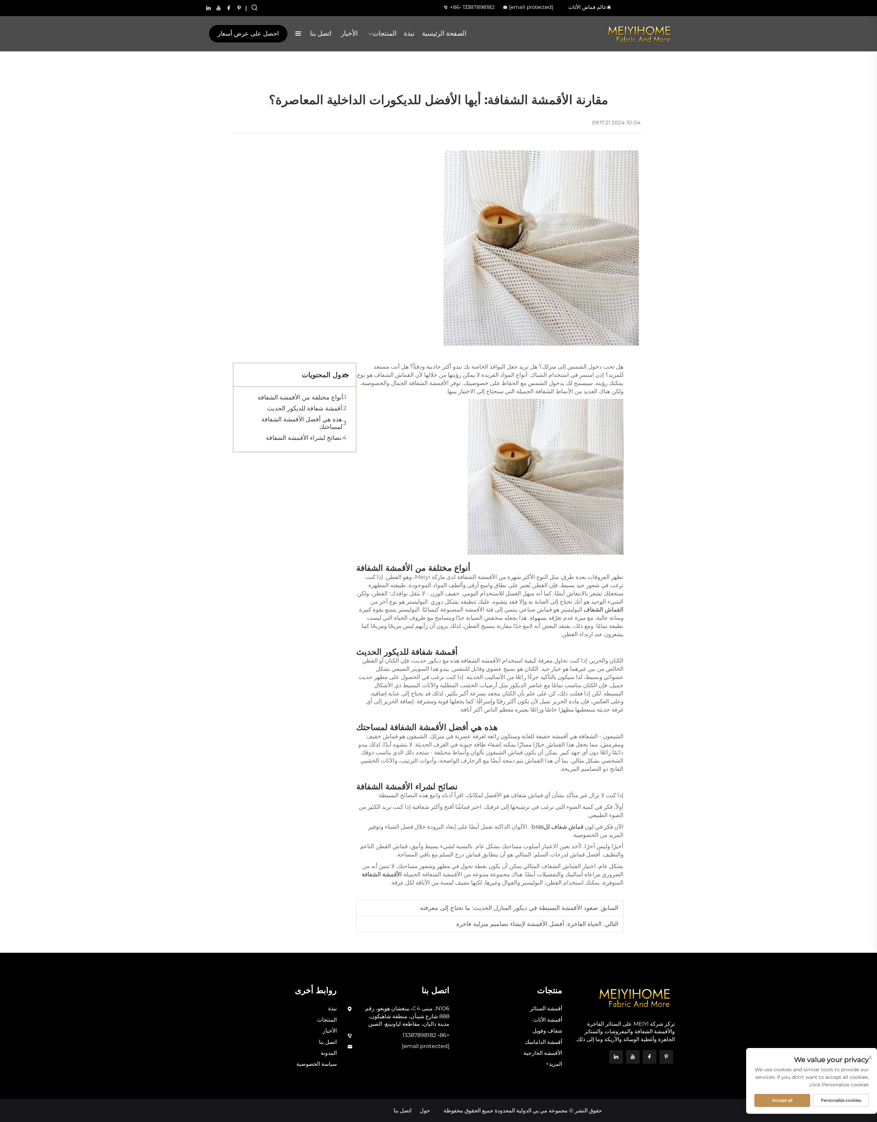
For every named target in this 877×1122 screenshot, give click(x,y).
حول (425, 1110)
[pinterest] (239, 8)
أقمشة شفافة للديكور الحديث (304, 408)
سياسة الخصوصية (316, 1064)
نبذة (409, 33)
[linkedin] (208, 8)
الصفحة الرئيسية (444, 33)
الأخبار (349, 33)
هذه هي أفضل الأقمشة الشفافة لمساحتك (301, 423)
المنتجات (384, 33)
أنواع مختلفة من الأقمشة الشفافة (300, 397)
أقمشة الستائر (546, 1008)
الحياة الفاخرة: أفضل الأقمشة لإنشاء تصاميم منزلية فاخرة (529, 924)
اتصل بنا (320, 33)
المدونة (329, 1053)
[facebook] (229, 8)
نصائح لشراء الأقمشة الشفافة (304, 438)
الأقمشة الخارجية (542, 1053)
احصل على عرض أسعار (248, 33)
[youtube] (218, 8)
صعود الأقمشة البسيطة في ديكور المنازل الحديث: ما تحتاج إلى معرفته (509, 908)
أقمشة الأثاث (547, 1019)
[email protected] (531, 7)
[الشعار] (640, 34)
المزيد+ (554, 1064)
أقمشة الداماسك (543, 1042)
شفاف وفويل (547, 1030)
